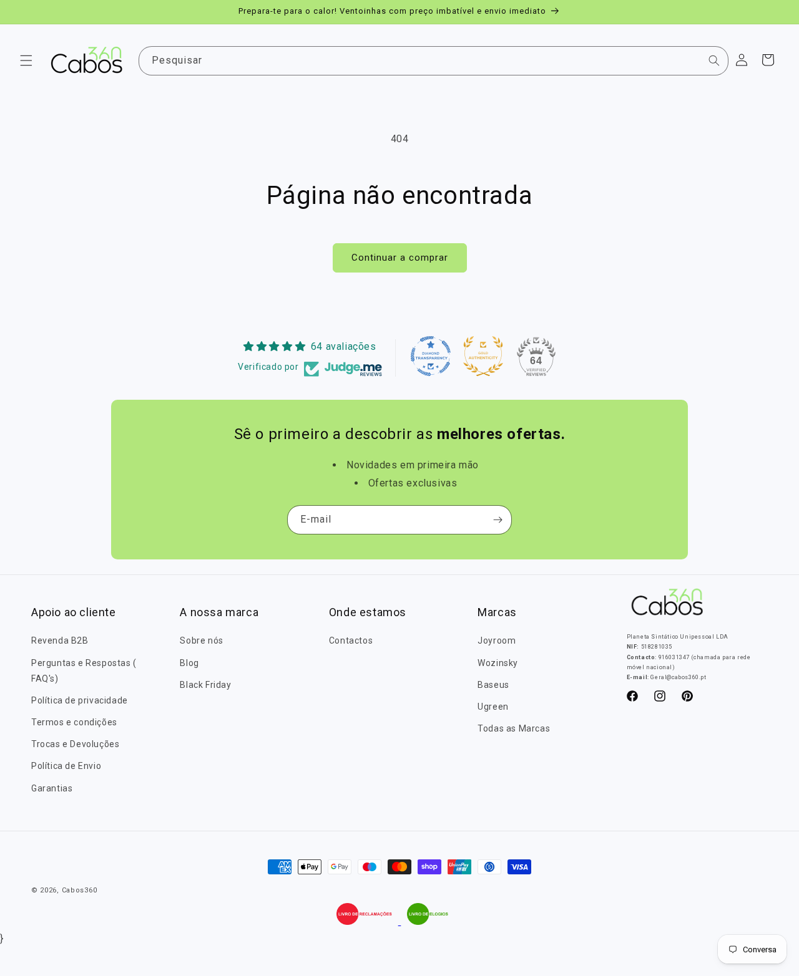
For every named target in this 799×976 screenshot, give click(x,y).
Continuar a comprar (399, 257)
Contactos (351, 640)
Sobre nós (201, 640)
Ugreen (493, 707)
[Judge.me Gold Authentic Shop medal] (483, 356)
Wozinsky (498, 663)
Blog (189, 663)
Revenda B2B (60, 640)
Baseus (493, 685)
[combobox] (433, 61)
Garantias (51, 788)
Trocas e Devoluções (75, 744)
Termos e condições (74, 722)
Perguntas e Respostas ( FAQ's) (84, 671)
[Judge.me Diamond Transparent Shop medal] (431, 356)
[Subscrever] (497, 519)
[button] (26, 60)
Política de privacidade (79, 700)
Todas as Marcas (514, 728)
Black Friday (205, 685)
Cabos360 (79, 890)
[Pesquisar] (714, 60)
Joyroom (497, 640)
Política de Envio (66, 766)
